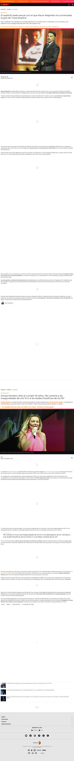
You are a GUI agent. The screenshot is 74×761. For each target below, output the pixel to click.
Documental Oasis (56, 1)
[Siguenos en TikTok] (30, 736)
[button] (71, 77)
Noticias (9, 9)
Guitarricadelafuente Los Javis (8, 1)
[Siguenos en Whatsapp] (48, 736)
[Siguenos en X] (43, 736)
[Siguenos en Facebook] (39, 736)
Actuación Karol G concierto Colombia (40, 1)
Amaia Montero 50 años (23, 1)
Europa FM (3, 9)
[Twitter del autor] (7, 76)
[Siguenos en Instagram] (35, 736)
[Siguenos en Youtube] (26, 736)
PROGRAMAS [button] (4, 719)
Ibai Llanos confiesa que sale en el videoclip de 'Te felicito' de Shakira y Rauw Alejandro (30, 26)
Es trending (14, 9)
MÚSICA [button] (3, 716)
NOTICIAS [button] (3, 721)
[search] (69, 4)
